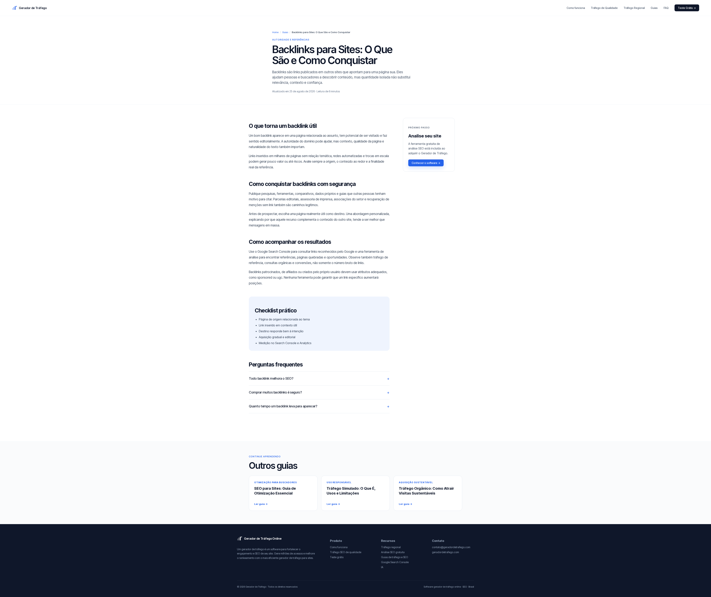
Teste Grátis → (687, 7)
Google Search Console (395, 562)
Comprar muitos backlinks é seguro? (275, 392)
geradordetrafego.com (445, 552)
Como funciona (576, 7)
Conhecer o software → (426, 162)
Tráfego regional (391, 547)
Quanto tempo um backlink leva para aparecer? (283, 406)
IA (382, 567)
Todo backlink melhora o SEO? (271, 378)
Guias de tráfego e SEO (394, 557)
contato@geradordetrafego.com (451, 547)
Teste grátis (336, 557)
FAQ (666, 7)
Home (275, 32)
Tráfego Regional (634, 7)
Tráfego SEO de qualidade (345, 552)
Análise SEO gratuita (393, 552)
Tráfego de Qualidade (604, 7)
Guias (654, 7)
